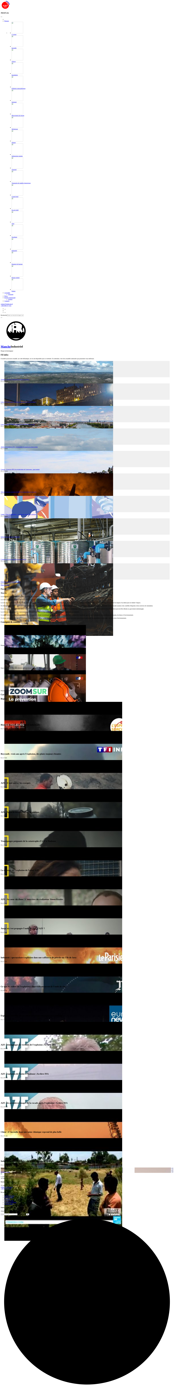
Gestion (10, 299)
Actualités (7, 293)
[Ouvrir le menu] (5, 312)
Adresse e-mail (21, 1214)
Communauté (9, 297)
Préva (6, 296)
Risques (6, 21)
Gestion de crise (9, 1201)
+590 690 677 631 (6, 305)
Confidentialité (8, 1204)
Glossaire (10, 294)
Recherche (4, 315)
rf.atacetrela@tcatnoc (7, 304)
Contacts (6, 301)
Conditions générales (10, 1202)
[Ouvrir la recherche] (5, 309)
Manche (6, 346)
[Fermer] (1, 317)
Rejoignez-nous (5, 1172)
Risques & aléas (9, 1197)
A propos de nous (9, 1196)
